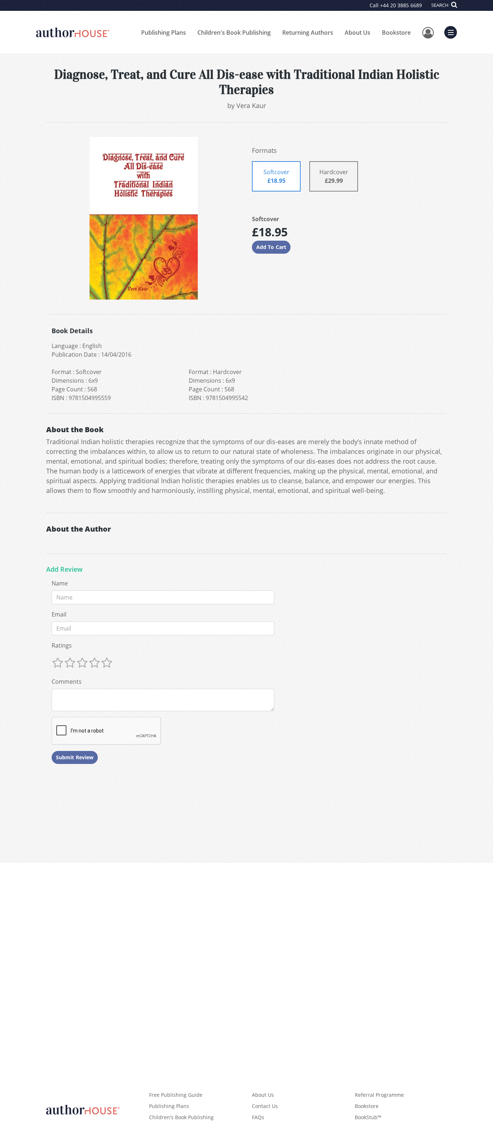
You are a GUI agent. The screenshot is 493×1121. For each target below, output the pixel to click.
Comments (67, 682)
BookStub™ (368, 1117)
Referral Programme (379, 1094)
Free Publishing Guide (175, 1094)
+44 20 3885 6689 (401, 5)
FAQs (258, 1117)
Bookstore (396, 32)
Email (59, 614)
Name (60, 583)
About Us (357, 32)
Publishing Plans (163, 32)
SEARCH (440, 5)
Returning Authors (307, 32)
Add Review (64, 570)
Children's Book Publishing (234, 32)
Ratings (62, 645)
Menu (453, 31)
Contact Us (265, 1106)
